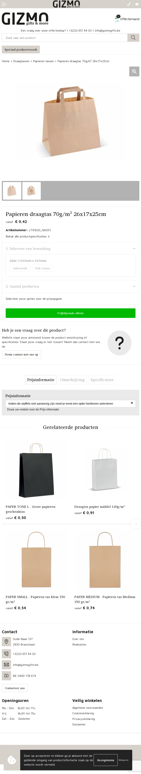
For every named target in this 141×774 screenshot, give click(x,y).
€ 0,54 (16, 608)
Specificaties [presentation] (102, 379)
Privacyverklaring (83, 718)
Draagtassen (21, 61)
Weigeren (124, 760)
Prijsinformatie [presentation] (40, 379)
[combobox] (65, 38)
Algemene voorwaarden (87, 707)
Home (6, 61)
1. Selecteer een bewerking (28, 248)
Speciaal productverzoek (21, 49)
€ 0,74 (84, 608)
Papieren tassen (43, 61)
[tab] (40, 379)
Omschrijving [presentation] (72, 379)
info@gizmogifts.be (107, 30)
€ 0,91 (84, 513)
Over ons (78, 639)
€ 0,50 (16, 518)
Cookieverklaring (83, 713)
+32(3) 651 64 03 (80, 30)
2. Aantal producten (22, 286)
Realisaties (79, 644)
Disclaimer (79, 724)
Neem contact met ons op (21, 354)
